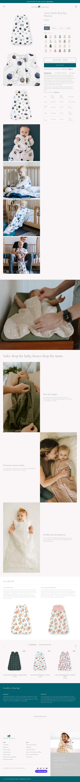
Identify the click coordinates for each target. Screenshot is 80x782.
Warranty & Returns (31, 744)
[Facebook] (37, 768)
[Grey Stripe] (69, 41)
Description (47, 73)
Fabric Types (6, 754)
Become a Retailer (8, 759)
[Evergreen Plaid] (46, 37)
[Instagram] (43, 768)
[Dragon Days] (51, 41)
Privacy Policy (7, 752)
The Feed (5, 744)
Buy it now (60, 65)
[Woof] (60, 41)
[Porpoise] (65, 41)
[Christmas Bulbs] (55, 37)
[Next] (75, 646)
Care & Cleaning (30, 749)
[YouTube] (46, 768)
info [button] (4, 742)
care (73, 73)
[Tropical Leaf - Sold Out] (69, 51)
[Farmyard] (46, 51)
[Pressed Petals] (55, 51)
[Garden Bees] (46, 41)
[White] (55, 41)
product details (61, 73)
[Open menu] (5, 6)
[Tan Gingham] (55, 46)
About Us (5, 747)
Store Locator (7, 749)
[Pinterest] (40, 768)
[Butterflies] (69, 37)
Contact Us (29, 757)
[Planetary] (65, 46)
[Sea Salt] (60, 37)
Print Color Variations (32, 754)
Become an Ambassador (10, 757)
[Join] (75, 770)
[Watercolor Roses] (60, 46)
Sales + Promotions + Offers (33, 752)
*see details (49, 1)
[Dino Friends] (65, 51)
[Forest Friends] (69, 46)
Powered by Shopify (25, 779)
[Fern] (51, 46)
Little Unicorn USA (10, 779)
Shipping (28, 747)
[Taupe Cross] (46, 46)
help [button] (27, 742)
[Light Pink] (51, 51)
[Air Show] (51, 37)
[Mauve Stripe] (60, 51)
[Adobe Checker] (65, 37)
